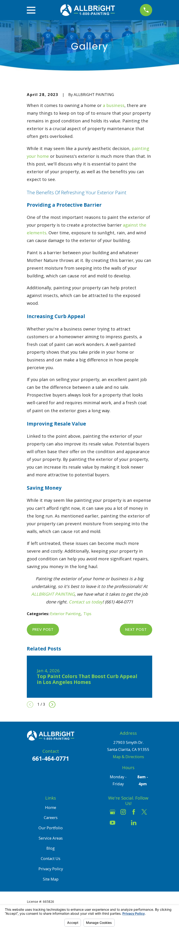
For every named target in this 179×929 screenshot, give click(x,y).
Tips (87, 613)
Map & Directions (128, 756)
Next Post (136, 629)
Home (50, 807)
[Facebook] (133, 812)
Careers (51, 817)
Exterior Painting (65, 613)
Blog (50, 848)
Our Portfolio (50, 827)
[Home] (87, 10)
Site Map (51, 879)
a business (113, 105)
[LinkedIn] (133, 822)
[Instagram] (123, 812)
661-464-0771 (50, 758)
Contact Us (50, 858)
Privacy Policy (50, 868)
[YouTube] (112, 822)
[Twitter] (144, 812)
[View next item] (52, 704)
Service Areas (51, 838)
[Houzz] (123, 822)
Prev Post (43, 629)
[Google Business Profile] (112, 812)
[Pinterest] (144, 822)
